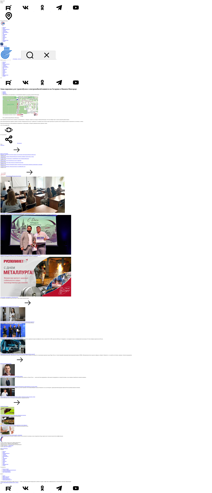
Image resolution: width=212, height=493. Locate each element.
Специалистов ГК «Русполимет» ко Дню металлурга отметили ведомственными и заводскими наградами (20, 255)
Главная (4, 91)
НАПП (4, 41)
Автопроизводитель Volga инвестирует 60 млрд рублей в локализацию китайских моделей (17, 354)
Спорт (4, 36)
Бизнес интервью (3, 363)
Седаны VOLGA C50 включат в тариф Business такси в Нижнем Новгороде (14, 158)
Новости (4, 27)
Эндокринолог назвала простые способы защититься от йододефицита (13, 425)
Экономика (5, 34)
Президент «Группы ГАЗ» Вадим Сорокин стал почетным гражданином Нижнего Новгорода (18, 154)
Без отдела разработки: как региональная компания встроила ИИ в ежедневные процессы (17, 321)
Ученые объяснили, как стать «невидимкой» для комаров (11, 435)
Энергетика (5, 31)
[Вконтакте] (25, 11)
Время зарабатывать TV (7, 479)
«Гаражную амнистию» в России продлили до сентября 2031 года (12, 166)
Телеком (4, 30)
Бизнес (4, 35)
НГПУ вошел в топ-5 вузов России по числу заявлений (10, 160)
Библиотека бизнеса (6, 478)
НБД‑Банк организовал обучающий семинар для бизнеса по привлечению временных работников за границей (21, 164)
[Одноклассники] (42, 11)
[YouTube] (76, 11)
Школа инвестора (6, 476)
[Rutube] (8, 11)
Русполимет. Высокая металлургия (13, 176)
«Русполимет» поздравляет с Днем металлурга (9, 297)
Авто (4, 39)
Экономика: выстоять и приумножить (7, 306)
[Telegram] (59, 11)
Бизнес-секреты (6, 477)
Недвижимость (5, 32)
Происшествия (5, 40)
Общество (4, 37)
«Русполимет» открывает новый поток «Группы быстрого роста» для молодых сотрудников (17, 213)
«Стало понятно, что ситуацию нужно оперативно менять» (11, 376)
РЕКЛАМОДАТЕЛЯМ (7, 482)
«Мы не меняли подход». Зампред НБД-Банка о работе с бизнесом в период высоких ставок (17, 396)
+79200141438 (10, 445)
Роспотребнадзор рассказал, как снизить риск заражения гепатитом (13, 415)
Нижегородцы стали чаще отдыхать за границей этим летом (11, 162)
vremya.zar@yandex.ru (7, 446)
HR (3, 33)
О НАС (1, 482)
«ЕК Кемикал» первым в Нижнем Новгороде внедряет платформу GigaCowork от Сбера (17, 156)
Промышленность (6, 29)
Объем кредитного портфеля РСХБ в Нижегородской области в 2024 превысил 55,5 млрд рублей (18, 386)
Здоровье (2, 406)
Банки (4, 28)
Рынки (4, 475)
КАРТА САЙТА (15, 482)
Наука (4, 38)
